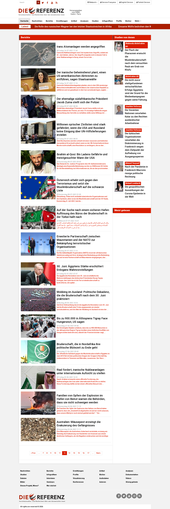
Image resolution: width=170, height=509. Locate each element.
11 (60, 453)
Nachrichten (37, 21)
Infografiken (107, 21)
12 (64, 453)
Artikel (74, 21)
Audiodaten (104, 478)
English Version (127, 2)
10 (55, 453)
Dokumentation (132, 475)
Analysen (84, 21)
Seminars (50, 482)
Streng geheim (132, 482)
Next (98, 453)
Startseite (24, 21)
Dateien (23, 478)
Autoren (102, 482)
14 (74, 453)
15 (79, 453)
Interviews (51, 478)
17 (88, 453)
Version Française (109, 2)
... (39, 453)
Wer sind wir (51, 486)
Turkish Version (144, 2)
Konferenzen (78, 482)
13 (69, 453)
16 (83, 453)
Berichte (49, 21)
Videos (128, 478)
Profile (119, 21)
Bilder (22, 482)
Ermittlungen (62, 21)
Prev (33, 453)
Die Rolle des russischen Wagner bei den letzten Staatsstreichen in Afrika (89, 26)
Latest (25, 26)
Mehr (137, 21)
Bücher (128, 21)
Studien (95, 21)
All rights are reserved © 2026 (31, 506)
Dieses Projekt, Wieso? (29, 486)
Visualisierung (79, 478)
